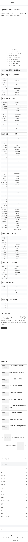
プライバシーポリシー (20, 537)
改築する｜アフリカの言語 (14, 59)
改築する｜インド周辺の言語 (14, 61)
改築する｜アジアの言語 (14, 55)
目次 (12, 49)
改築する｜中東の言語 (13, 63)
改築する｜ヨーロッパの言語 (14, 57)
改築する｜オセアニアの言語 (14, 65)
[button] (25, 459)
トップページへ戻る (7, 537)
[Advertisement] (14, 32)
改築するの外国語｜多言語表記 (13, 51)
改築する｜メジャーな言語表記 (15, 53)
